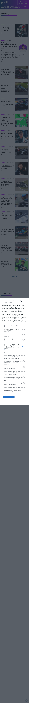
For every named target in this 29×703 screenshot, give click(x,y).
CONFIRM (8, 397)
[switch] (23, 329)
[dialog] (14, 351)
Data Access (14, 402)
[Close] (26, 301)
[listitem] (14, 326)
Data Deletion (7, 402)
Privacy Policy (22, 402)
